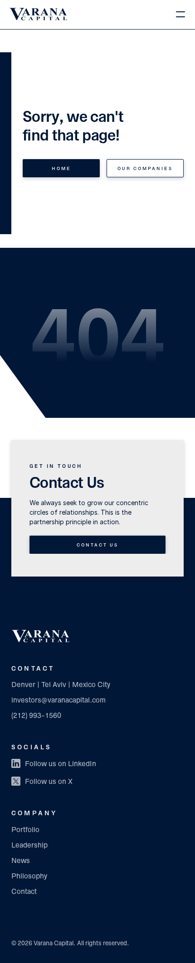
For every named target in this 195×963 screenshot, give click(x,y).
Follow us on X (49, 782)
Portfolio (25, 830)
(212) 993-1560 (36, 716)
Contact (24, 892)
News (20, 861)
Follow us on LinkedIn (60, 764)
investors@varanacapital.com (58, 700)
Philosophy (29, 876)
